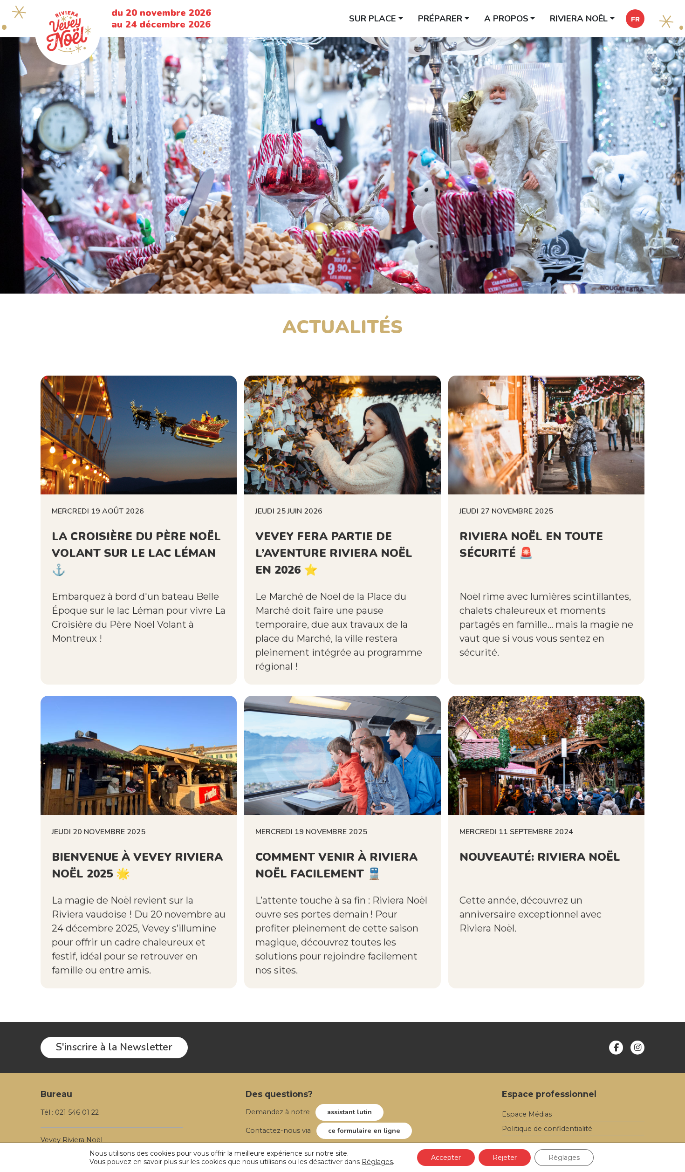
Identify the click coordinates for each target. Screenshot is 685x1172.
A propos (506, 18)
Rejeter (505, 1157)
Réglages (377, 1162)
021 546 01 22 (77, 1112)
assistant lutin (349, 1112)
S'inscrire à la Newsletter (114, 1047)
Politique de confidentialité (547, 1128)
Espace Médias (527, 1114)
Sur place (372, 18)
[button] (635, 18)
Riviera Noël (579, 18)
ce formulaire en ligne (364, 1130)
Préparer (440, 18)
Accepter (446, 1157)
